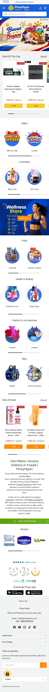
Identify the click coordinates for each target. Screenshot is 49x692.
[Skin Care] (34, 176)
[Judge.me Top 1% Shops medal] (24, 571)
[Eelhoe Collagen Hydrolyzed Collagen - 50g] (13, 72)
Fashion (12, 347)
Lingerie (34, 347)
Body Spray (34, 306)
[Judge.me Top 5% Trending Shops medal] (35, 571)
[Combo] (34, 138)
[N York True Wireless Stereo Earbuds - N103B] (36, 72)
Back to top (23, 601)
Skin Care (34, 189)
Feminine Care (12, 306)
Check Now (24, 218)
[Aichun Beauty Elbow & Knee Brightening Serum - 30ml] (13, 415)
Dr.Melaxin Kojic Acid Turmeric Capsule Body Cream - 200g (35, 432)
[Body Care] (12, 176)
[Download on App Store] (34, 592)
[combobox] (24, 14)
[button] (45, 8)
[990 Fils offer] (12, 138)
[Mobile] (12, 373)
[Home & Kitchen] (34, 373)
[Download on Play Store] (15, 592)
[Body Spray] (34, 293)
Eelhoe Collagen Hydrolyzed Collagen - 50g (13, 89)
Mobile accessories (35, 500)
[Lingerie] (34, 334)
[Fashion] (12, 334)
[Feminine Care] (12, 293)
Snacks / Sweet (34, 268)
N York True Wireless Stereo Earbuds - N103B (35, 89)
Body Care (12, 189)
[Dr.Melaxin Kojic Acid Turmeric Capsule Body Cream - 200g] (36, 415)
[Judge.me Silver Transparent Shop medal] (13, 571)
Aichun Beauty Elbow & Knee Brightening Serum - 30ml (13, 432)
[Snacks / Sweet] (34, 255)
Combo (34, 151)
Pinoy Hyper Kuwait (13, 686)
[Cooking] (12, 255)
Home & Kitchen (34, 386)
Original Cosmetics (24, 484)
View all (43, 56)
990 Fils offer (12, 151)
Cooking (12, 268)
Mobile (12, 386)
